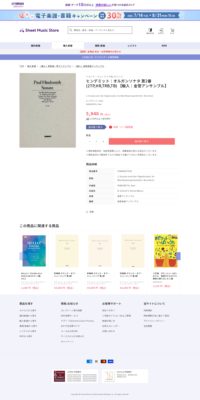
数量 (88, 135)
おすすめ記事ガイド (70, 325)
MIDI (164, 45)
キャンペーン (67, 341)
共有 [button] (91, 211)
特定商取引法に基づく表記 (156, 315)
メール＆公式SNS (69, 331)
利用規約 (148, 310)
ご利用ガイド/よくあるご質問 (116, 315)
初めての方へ (108, 310)
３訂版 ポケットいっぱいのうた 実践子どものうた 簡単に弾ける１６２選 (166, 276)
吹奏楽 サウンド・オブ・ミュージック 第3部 (65, 274)
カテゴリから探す (28, 310)
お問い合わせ (108, 331)
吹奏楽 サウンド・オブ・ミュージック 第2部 (131, 274)
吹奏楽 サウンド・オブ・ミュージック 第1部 (98, 274)
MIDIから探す (26, 336)
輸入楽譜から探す (28, 320)
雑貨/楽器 (100, 45)
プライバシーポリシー (154, 320)
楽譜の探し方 (108, 320)
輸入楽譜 (67, 45)
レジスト (132, 45)
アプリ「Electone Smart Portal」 (78, 320)
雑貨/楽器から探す (28, 325)
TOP (21, 66)
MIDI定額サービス (69, 315)
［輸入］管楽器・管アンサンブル (55, 66)
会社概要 (148, 325)
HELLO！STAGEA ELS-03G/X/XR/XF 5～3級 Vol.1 (32, 276)
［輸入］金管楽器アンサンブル (89, 66)
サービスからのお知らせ (72, 336)
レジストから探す (28, 331)
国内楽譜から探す (28, 315)
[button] (100, 30)
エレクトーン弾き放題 (71, 310)
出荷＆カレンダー (110, 325)
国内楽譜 (35, 45)
